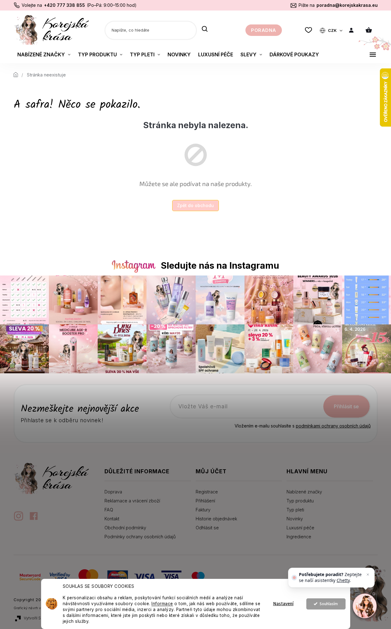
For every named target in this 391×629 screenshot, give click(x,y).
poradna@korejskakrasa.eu (347, 5)
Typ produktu (300, 500)
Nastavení (283, 604)
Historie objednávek (216, 518)
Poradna (263, 30)
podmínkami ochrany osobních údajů (333, 425)
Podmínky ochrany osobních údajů (140, 536)
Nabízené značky (304, 491)
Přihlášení (205, 500)
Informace (162, 603)
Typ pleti (295, 509)
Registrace (207, 491)
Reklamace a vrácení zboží (132, 500)
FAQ (108, 509)
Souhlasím (329, 604)
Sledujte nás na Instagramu (220, 265)
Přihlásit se (346, 406)
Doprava (113, 491)
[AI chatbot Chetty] (365, 606)
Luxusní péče (300, 527)
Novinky (295, 518)
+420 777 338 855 (64, 5)
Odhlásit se (207, 527)
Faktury (203, 509)
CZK (333, 30)
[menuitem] (44, 54)
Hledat (205, 29)
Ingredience (299, 536)
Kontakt (111, 518)
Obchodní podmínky (125, 527)
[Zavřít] (368, 574)
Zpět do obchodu (195, 205)
